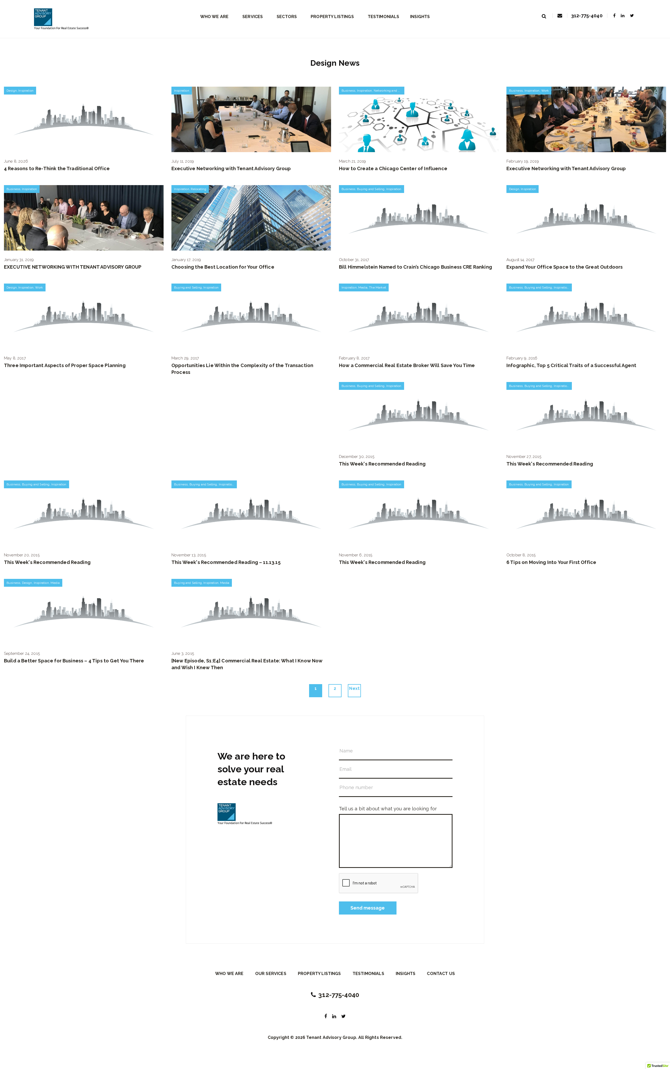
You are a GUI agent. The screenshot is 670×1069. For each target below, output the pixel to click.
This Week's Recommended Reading (382, 464)
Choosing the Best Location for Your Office (222, 267)
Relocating (198, 189)
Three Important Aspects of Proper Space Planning (65, 365)
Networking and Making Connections (401, 90)
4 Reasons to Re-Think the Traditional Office (57, 168)
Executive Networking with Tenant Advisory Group (231, 168)
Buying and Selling (371, 189)
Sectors (287, 16)
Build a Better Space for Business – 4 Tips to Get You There (74, 660)
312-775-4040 (586, 15)
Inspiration (26, 90)
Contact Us (441, 973)
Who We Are (214, 16)
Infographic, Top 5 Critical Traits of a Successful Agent (571, 365)
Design (12, 90)
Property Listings (332, 16)
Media (362, 287)
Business (348, 90)
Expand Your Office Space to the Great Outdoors (564, 267)
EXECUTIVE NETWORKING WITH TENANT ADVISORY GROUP (73, 267)
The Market (377, 287)
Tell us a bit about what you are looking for (388, 808)
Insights (420, 16)
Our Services (270, 973)
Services (252, 16)
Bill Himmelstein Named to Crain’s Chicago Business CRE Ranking (415, 267)
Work (545, 90)
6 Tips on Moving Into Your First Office (551, 562)
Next (354, 688)
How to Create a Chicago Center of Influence (393, 168)
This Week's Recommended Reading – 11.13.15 (226, 562)
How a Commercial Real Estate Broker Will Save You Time (407, 365)
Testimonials (383, 16)
